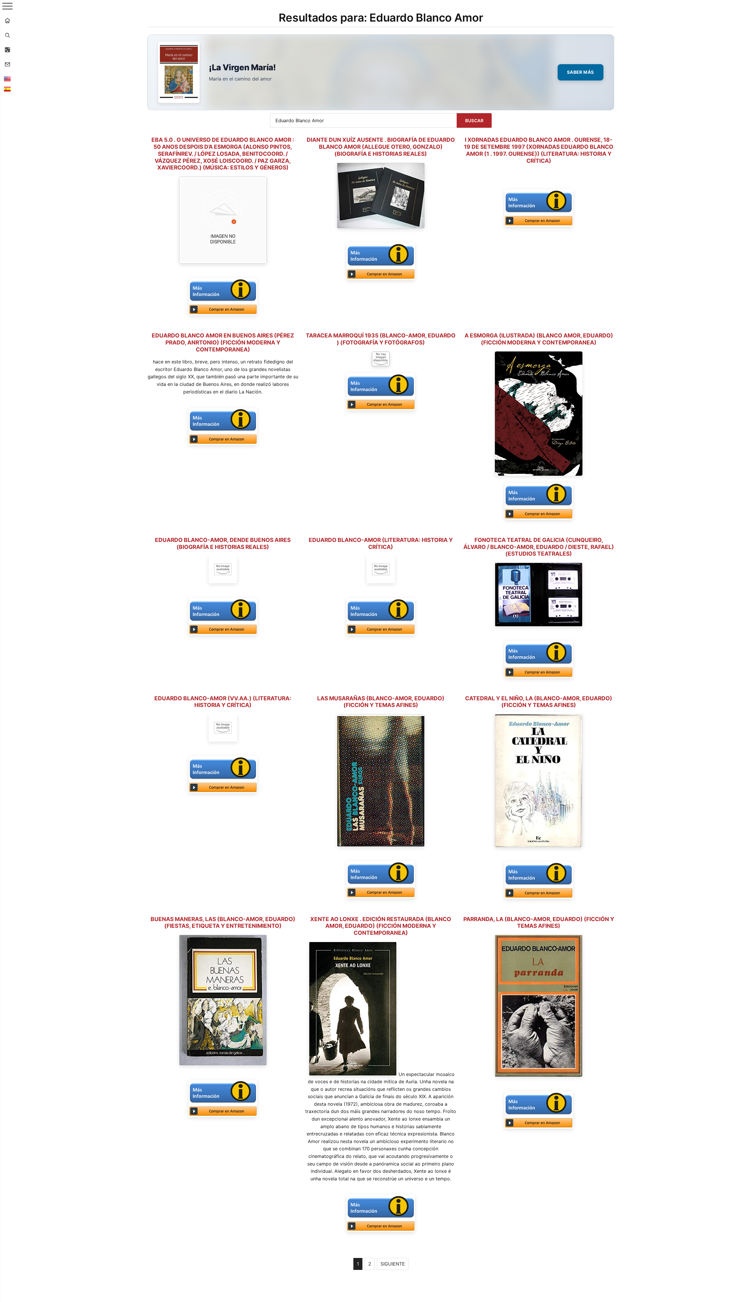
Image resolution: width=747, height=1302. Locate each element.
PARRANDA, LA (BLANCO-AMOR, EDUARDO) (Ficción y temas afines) (538, 923)
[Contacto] (7, 64)
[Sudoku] (7, 49)
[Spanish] (7, 89)
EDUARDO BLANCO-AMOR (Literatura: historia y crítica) (381, 543)
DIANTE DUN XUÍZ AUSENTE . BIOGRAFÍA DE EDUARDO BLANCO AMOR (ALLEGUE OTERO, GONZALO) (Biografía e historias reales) (381, 146)
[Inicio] (7, 20)
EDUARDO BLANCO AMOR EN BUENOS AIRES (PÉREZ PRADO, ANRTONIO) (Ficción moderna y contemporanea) (223, 342)
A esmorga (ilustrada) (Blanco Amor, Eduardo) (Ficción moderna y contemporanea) (539, 339)
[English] (7, 78)
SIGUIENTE (393, 1264)
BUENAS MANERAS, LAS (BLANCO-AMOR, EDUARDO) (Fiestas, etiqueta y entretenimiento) (223, 923)
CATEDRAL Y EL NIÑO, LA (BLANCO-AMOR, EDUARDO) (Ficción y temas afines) (538, 702)
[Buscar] (7, 35)
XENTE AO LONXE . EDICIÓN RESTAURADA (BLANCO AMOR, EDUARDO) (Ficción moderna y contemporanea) (380, 926)
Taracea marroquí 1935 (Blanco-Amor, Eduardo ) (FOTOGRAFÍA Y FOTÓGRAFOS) (380, 339)
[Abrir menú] (7, 6)
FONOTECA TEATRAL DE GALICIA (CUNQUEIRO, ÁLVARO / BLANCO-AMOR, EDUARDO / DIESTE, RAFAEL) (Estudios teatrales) (538, 547)
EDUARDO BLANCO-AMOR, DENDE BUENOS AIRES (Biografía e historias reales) (223, 543)
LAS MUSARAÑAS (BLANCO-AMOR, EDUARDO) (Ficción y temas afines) (380, 702)
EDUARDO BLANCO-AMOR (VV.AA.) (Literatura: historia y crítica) (222, 702)
